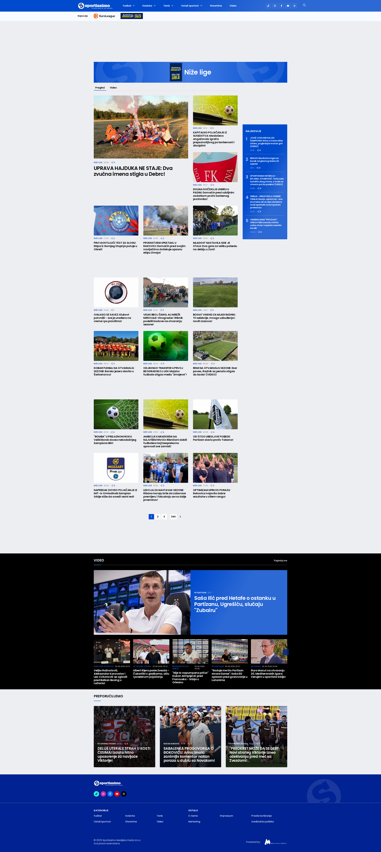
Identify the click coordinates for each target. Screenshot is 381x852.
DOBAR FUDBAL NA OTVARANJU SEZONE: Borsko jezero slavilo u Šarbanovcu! (114, 371)
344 (173, 516)
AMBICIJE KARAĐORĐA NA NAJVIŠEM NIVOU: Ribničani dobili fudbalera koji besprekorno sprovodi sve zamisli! (165, 441)
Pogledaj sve (280, 560)
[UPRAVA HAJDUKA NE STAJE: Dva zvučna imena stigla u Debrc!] (141, 127)
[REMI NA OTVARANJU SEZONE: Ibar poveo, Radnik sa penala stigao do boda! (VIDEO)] (215, 346)
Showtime (216, 5)
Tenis (166, 5)
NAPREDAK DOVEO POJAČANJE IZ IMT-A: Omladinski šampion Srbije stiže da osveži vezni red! (115, 493)
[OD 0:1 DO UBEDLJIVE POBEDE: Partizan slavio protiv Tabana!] (215, 414)
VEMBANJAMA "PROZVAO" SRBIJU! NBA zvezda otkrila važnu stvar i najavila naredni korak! (265, 224)
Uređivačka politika (262, 821)
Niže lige (98, 162)
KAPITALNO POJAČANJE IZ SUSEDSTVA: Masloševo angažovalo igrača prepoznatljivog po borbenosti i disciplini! (213, 139)
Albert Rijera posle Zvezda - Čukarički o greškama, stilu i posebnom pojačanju (151, 673)
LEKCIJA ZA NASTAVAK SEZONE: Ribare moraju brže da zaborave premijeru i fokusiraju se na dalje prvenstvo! (164, 495)
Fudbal (127, 5)
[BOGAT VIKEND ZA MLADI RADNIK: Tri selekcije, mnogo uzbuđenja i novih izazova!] (215, 292)
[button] (286, 652)
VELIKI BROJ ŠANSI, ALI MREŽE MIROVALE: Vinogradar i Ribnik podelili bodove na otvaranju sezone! (163, 319)
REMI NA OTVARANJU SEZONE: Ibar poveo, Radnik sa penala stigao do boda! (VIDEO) (215, 371)
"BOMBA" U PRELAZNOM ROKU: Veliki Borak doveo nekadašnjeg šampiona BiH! (115, 440)
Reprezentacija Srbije (180, 667)
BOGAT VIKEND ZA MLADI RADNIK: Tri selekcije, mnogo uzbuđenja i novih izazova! (214, 318)
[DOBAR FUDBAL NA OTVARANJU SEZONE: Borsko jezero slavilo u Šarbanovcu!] (116, 346)
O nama (193, 815)
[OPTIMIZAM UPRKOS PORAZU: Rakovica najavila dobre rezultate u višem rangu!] (215, 468)
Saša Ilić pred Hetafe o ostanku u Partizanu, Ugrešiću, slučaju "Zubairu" (235, 604)
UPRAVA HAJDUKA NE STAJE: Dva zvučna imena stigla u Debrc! (133, 171)
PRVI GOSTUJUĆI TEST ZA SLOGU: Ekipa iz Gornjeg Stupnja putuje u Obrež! (115, 246)
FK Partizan (200, 592)
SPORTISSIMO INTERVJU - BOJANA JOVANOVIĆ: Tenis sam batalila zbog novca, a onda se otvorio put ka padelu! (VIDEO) (267, 180)
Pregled (100, 87)
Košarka (147, 5)
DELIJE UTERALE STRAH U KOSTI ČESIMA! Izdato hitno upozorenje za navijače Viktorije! (123, 754)
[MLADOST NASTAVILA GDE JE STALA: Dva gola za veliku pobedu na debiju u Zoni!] (215, 221)
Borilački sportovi (104, 666)
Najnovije (83, 16)
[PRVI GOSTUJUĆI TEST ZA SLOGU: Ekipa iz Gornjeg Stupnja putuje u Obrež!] (116, 221)
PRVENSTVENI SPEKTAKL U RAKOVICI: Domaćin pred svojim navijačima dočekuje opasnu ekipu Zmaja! (164, 247)
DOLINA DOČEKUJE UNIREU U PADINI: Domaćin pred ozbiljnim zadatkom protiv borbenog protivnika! (213, 194)
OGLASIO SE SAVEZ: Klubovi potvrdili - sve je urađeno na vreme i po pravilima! (112, 318)
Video (233, 5)
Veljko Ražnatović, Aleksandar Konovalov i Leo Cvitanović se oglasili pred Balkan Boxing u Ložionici (110, 677)
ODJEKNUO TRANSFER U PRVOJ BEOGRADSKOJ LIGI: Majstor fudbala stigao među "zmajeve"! (165, 371)
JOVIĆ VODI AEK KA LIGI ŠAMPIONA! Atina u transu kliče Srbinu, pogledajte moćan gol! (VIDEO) (266, 142)
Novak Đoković (171, 744)
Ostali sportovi (190, 5)
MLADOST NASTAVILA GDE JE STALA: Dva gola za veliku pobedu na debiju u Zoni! (215, 246)
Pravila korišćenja (261, 815)
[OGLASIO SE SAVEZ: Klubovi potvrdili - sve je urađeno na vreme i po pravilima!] (116, 292)
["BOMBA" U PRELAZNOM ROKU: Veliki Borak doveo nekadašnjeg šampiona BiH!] (116, 414)
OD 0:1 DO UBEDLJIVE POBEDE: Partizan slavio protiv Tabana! (213, 438)
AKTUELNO (256, 666)
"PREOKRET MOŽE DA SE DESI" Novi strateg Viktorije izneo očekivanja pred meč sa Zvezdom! (254, 754)
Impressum (226, 815)
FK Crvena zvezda (142, 666)
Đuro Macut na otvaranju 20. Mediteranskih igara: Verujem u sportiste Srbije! (268, 673)
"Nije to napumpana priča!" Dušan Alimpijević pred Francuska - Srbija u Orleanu (190, 677)
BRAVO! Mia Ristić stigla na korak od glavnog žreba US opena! (264, 161)
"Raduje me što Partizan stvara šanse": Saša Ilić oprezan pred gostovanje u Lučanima (230, 675)
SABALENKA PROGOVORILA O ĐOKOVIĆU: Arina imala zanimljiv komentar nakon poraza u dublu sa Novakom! (189, 754)
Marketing (194, 821)
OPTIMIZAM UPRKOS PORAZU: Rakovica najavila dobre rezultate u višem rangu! (211, 493)
